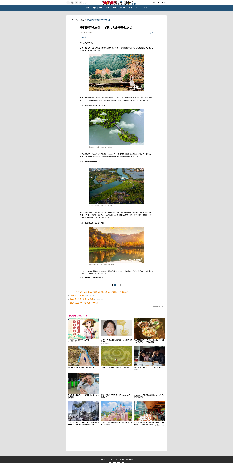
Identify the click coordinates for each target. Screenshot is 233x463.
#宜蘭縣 (83, 37)
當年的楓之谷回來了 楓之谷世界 (81, 299)
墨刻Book (156, 3)
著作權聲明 (121, 459)
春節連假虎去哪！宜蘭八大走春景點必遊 (98, 20)
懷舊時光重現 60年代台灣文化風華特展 (84, 303)
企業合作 (112, 459)
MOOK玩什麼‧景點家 (78, 20)
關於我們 (103, 459)
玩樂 (151, 33)
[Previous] (112, 285)
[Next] (121, 285)
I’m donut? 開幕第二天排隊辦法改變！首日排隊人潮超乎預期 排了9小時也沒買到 (99, 292)
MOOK (163, 3)
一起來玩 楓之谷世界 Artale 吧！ (78, 340)
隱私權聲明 (129, 459)
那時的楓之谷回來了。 (78, 295)
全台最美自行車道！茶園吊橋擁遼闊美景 (81, 367)
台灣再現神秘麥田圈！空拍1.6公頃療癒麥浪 (115, 367)
